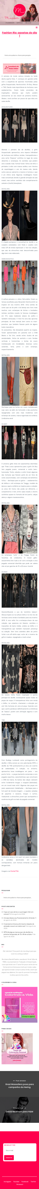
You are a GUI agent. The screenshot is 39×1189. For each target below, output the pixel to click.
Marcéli (8, 43)
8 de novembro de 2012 (22, 43)
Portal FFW (14, 871)
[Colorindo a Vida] (19, 1005)
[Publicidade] (17, 1049)
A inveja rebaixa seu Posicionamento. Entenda (19, 918)
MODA (19, 46)
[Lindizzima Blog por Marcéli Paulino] (19, 12)
